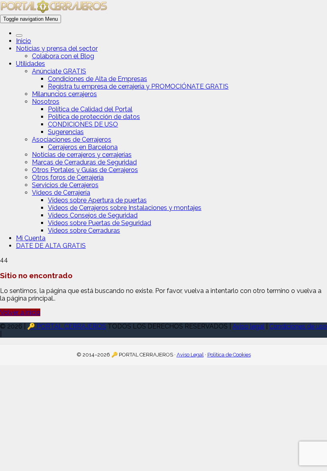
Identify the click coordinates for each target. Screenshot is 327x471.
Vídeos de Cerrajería (61, 192)
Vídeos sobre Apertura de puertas (97, 200)
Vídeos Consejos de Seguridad (93, 215)
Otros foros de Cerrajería (68, 177)
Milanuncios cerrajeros (64, 94)
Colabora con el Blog (63, 56)
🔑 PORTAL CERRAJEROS (66, 326)
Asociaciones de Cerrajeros (71, 139)
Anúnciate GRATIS (59, 71)
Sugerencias (66, 132)
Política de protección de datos (94, 117)
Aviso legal (248, 326)
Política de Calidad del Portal (90, 109)
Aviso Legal (190, 355)
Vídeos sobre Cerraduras (84, 230)
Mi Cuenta (30, 238)
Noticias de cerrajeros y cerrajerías (82, 154)
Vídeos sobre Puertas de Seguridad (99, 223)
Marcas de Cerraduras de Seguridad (84, 162)
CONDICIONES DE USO (83, 124)
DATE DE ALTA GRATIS (51, 245)
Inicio (23, 41)
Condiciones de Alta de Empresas (97, 79)
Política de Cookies (229, 355)
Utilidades (30, 63)
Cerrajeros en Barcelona (83, 147)
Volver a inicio (20, 312)
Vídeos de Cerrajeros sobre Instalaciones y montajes (124, 208)
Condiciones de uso (298, 326)
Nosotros (45, 101)
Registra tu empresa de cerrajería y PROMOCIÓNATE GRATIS (138, 86)
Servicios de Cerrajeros (65, 185)
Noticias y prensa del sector (57, 48)
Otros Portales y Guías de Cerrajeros (85, 170)
